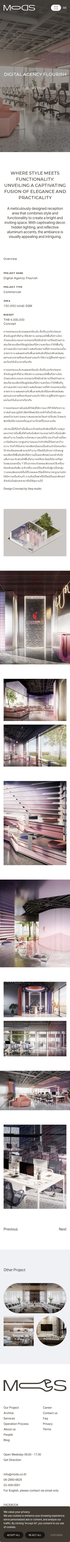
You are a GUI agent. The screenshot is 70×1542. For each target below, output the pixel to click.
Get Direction (12, 1460)
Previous (11, 1229)
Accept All (13, 1535)
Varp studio (34, 488)
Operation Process (16, 1424)
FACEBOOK (11, 1505)
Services (9, 1418)
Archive (9, 1413)
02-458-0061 (12, 1485)
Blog (7, 1440)
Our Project (11, 1408)
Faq (45, 1418)
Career (47, 1408)
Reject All (35, 1535)
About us (10, 1429)
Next (62, 1229)
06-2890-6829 (13, 1480)
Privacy (48, 1424)
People (8, 1435)
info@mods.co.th (15, 1474)
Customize (56, 1535)
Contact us (50, 1413)
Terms (47, 1429)
